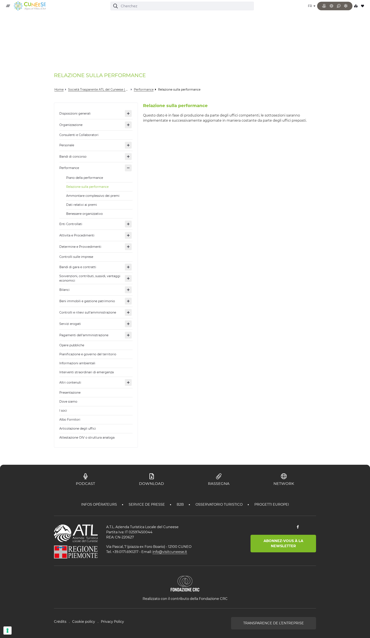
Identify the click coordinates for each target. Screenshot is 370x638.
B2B (181, 504)
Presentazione (70, 392)
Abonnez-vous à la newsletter (283, 543)
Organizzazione (70, 125)
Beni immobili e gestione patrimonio (87, 301)
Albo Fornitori (69, 419)
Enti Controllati (70, 224)
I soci (63, 410)
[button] (128, 113)
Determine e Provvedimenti (80, 247)
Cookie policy (83, 622)
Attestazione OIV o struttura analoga (87, 437)
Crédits (60, 622)
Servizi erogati (70, 324)
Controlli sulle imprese (76, 257)
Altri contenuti (70, 382)
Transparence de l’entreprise (273, 623)
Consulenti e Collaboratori (78, 135)
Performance (69, 168)
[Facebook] (298, 527)
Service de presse (147, 504)
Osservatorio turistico (219, 504)
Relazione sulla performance (87, 187)
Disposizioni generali (75, 113)
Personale (66, 145)
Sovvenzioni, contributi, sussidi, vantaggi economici (89, 278)
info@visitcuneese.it (169, 552)
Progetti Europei (271, 504)
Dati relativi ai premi (81, 205)
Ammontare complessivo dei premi (92, 196)
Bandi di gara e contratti (77, 267)
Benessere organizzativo (84, 214)
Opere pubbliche (71, 345)
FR (310, 6)
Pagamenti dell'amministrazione (83, 335)
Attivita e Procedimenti (76, 235)
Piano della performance (84, 178)
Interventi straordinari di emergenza (86, 372)
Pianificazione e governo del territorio (87, 354)
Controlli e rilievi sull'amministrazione (87, 312)
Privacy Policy (112, 622)
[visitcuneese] (30, 6)
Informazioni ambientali (77, 363)
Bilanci (64, 290)
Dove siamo (68, 401)
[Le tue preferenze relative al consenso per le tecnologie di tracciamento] (7, 630)
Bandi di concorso (73, 156)
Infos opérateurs (99, 504)
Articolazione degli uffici (77, 428)
